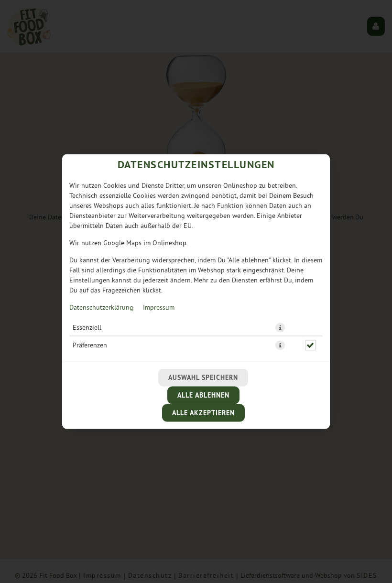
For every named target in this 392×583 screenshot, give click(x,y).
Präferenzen (90, 345)
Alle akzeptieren (203, 413)
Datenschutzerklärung (101, 307)
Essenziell (87, 327)
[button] (280, 328)
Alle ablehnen (203, 395)
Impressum (158, 307)
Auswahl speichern (203, 377)
